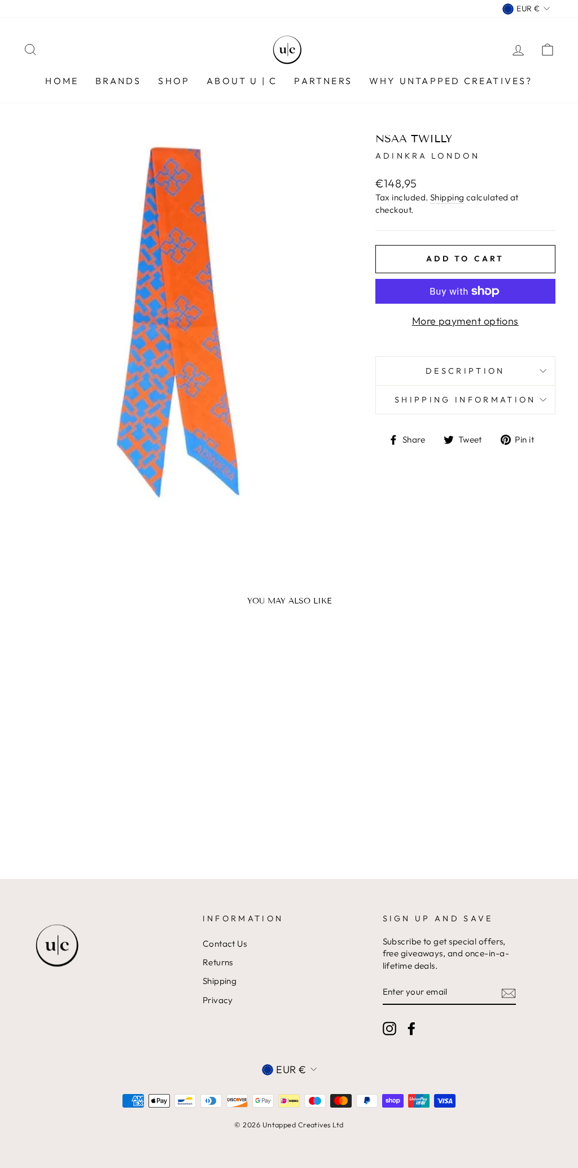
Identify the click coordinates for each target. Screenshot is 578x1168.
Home (61, 80)
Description (465, 371)
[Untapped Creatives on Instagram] (389, 1028)
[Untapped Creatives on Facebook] (411, 1028)
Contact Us (225, 943)
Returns (218, 962)
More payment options (465, 320)
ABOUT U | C (242, 80)
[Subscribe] (508, 992)
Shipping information (465, 400)
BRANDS (118, 80)
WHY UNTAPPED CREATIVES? (451, 80)
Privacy (218, 1000)
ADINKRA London (427, 156)
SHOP (174, 80)
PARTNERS (323, 80)
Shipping (447, 197)
